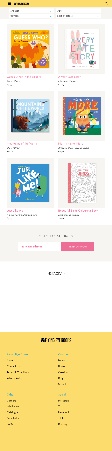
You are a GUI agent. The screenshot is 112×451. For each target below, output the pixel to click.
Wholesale (13, 406)
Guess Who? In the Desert (24, 77)
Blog (60, 378)
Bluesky (62, 424)
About (10, 360)
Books (61, 366)
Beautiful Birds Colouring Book (78, 210)
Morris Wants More (70, 143)
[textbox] (31, 10)
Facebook (64, 412)
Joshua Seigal (82, 147)
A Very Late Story (69, 77)
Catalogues (13, 412)
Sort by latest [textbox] (64, 15)
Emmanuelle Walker (68, 214)
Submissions (14, 418)
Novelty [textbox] (14, 15)
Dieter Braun (13, 147)
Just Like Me (15, 210)
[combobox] (31, 10)
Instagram (63, 400)
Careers (11, 400)
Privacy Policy (15, 378)
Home (61, 360)
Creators (63, 372)
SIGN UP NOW (77, 246)
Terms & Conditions (18, 372)
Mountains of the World (22, 143)
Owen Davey (13, 80)
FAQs (10, 424)
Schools (62, 384)
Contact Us (13, 366)
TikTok (62, 418)
